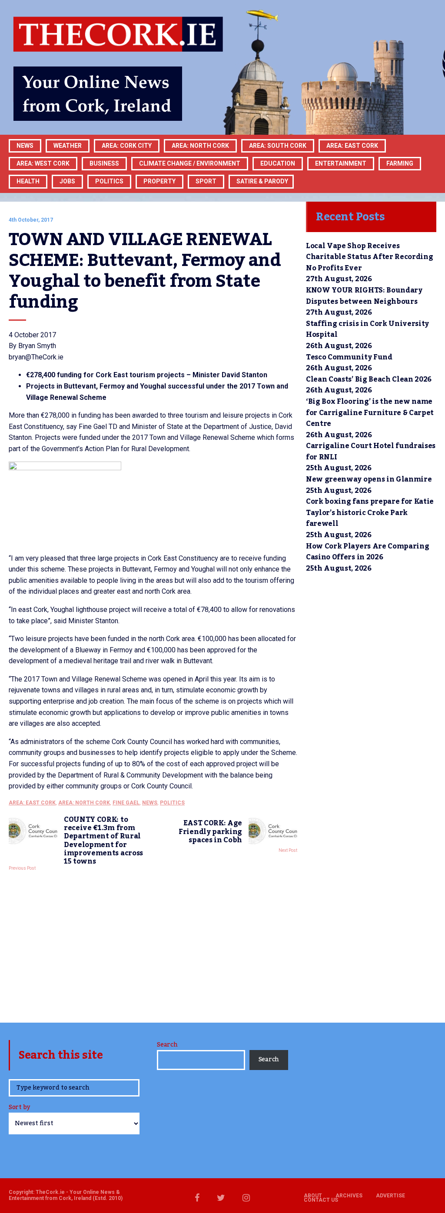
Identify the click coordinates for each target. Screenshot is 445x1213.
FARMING (399, 163)
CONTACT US (321, 1200)
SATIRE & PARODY (262, 181)
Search (167, 1045)
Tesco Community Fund (349, 357)
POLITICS (109, 181)
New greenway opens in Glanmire (369, 479)
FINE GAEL (126, 803)
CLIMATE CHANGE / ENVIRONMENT (189, 163)
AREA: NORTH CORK (84, 803)
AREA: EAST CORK (32, 803)
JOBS (67, 181)
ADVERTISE (390, 1195)
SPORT (206, 181)
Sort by (19, 1108)
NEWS (149, 803)
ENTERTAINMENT (340, 163)
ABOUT (313, 1195)
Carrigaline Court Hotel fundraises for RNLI (370, 451)
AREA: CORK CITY (127, 145)
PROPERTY (159, 181)
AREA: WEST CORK (43, 163)
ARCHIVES (348, 1195)
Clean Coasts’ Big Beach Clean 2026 (369, 379)
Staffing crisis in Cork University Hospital (367, 329)
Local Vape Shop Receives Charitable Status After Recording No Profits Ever (369, 257)
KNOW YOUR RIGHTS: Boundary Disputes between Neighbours (364, 296)
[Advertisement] (153, 944)
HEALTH (28, 181)
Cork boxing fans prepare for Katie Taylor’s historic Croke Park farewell (370, 513)
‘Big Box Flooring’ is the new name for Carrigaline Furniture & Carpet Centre (370, 413)
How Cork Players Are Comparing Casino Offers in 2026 (367, 552)
